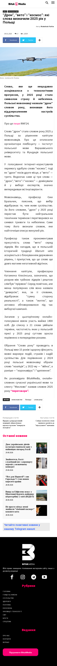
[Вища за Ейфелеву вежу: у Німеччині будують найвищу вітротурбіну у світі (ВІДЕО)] (41, 495)
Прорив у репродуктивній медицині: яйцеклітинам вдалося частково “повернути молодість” (14, 424)
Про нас (6, 636)
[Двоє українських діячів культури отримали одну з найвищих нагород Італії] (41, 448)
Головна (6, 591)
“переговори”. (20, 391)
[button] (47, 3)
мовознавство (16, 400)
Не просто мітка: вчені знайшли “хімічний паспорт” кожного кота (20, 509)
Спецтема (7, 622)
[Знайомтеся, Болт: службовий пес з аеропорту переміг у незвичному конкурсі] (41, 463)
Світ (5, 11)
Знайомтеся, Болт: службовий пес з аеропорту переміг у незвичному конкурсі (19, 463)
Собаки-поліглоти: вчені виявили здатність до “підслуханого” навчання (44, 423)
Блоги (5, 618)
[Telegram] (33, 578)
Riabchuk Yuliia (47, 26)
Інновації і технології (12, 611)
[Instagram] (22, 578)
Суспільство (13, 11)
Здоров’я (7, 601)
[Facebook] (12, 578)
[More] (39, 40)
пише (16, 123)
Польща (28, 400)
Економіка (7, 608)
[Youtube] (44, 578)
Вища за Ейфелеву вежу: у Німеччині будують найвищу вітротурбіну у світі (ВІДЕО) (20, 494)
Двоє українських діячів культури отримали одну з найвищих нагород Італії (19, 446)
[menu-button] (53, 3)
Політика (7, 605)
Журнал (6, 642)
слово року (38, 400)
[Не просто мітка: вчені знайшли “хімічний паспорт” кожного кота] (41, 510)
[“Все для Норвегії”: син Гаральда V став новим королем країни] (41, 480)
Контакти (7, 639)
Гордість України (10, 595)
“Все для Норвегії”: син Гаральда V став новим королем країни (17, 479)
